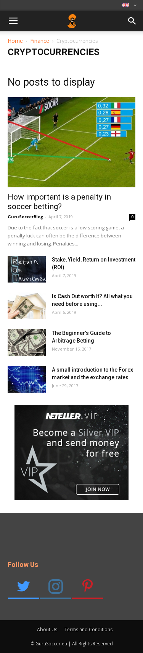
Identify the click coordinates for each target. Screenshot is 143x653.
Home (15, 40)
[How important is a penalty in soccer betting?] (71, 142)
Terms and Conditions (88, 629)
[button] (132, 22)
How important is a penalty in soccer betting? (59, 201)
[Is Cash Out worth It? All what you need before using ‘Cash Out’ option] (27, 305)
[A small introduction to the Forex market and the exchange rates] (27, 379)
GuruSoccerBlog (25, 216)
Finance (39, 40)
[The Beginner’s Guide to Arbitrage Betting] (27, 342)
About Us (47, 629)
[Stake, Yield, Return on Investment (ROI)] (27, 269)
